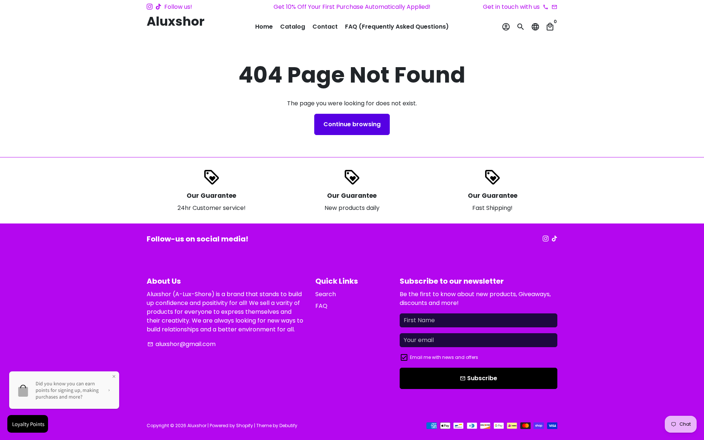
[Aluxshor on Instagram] (150, 7)
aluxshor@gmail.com (181, 344)
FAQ (321, 306)
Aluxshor (196, 425)
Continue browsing (352, 124)
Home (264, 26)
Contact (325, 26)
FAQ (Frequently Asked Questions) (397, 26)
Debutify (288, 425)
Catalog (292, 26)
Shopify (244, 425)
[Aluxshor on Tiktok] (158, 7)
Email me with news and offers (444, 357)
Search (325, 294)
